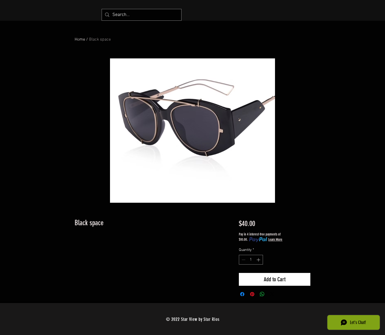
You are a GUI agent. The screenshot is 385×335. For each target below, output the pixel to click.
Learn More (275, 239)
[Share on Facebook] (242, 294)
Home (80, 39)
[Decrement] (243, 259)
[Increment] (259, 259)
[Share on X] (272, 294)
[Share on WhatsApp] (262, 294)
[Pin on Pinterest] (252, 294)
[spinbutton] (251, 259)
